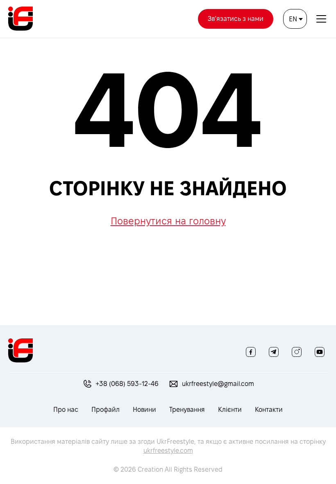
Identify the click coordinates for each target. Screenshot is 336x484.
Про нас (65, 409)
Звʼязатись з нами (235, 18)
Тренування (187, 409)
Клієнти (230, 409)
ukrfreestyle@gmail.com (218, 383)
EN (293, 19)
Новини (144, 409)
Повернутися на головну (168, 220)
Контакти (269, 409)
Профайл (105, 409)
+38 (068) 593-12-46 (127, 383)
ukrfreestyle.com (168, 450)
